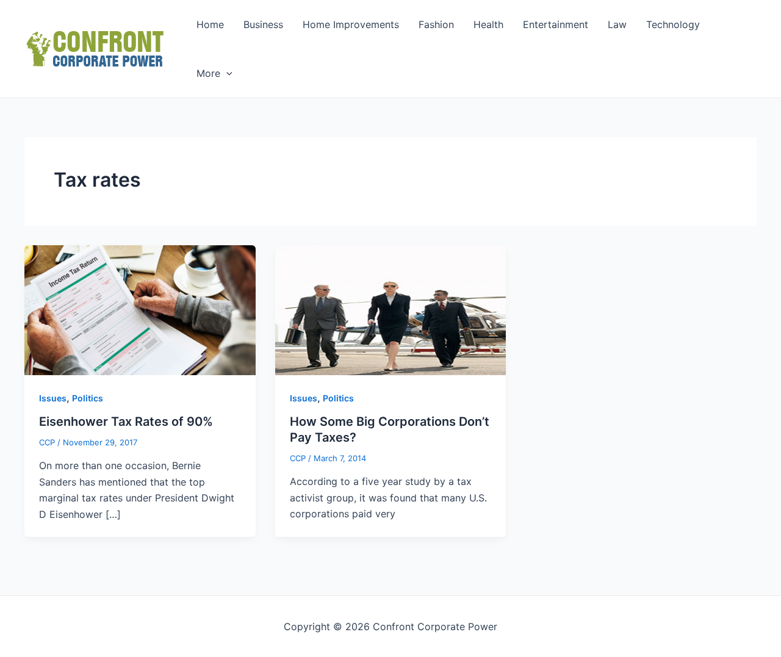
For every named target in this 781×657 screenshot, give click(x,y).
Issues (53, 398)
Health (488, 24)
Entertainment (555, 24)
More (208, 73)
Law (617, 24)
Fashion (436, 24)
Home (210, 24)
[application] (226, 73)
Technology (673, 24)
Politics (87, 398)
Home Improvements (351, 24)
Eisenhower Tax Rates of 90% (126, 421)
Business (263, 24)
